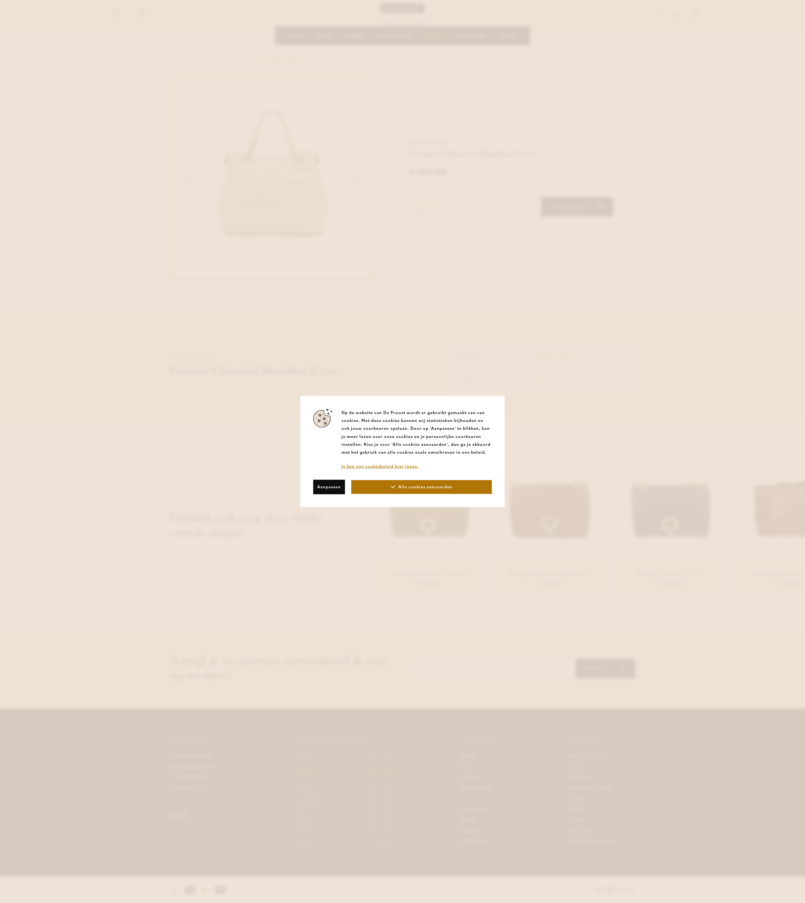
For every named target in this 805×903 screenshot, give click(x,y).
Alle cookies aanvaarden (425, 487)
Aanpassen (329, 487)
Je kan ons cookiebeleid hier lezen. (380, 466)
